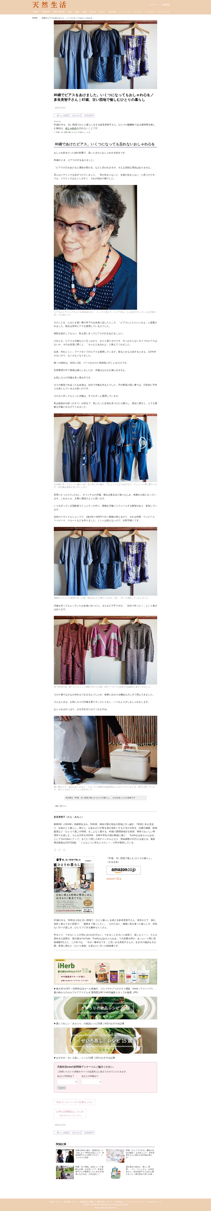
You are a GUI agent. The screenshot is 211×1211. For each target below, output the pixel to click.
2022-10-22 (60, 108)
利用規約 (119, 1202)
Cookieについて (154, 1202)
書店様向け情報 (87, 1202)
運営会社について (104, 1202)
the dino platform (109, 1208)
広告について (55, 1202)
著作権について (70, 1202)
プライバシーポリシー (135, 1202)
